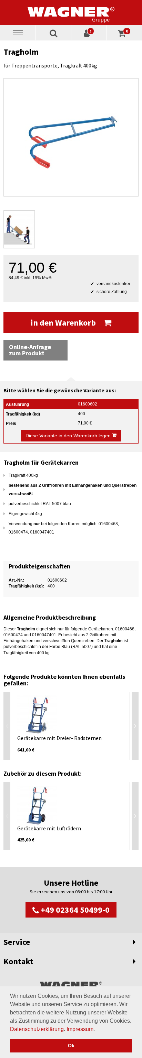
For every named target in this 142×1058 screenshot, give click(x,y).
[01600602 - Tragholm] (71, 137)
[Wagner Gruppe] (71, 12)
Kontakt (18, 961)
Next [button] (135, 726)
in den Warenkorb (64, 322)
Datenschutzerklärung (37, 1029)
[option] (71, 726)
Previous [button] (6, 726)
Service (16, 942)
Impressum (80, 1029)
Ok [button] (71, 1045)
